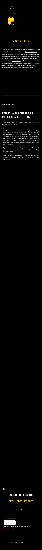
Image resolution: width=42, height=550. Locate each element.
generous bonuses (7, 67)
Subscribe (9, 523)
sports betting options (14, 56)
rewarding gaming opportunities (23, 63)
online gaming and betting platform (29, 49)
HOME (11, 6)
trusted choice (16, 61)
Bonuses (12, 13)
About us (11, 21)
